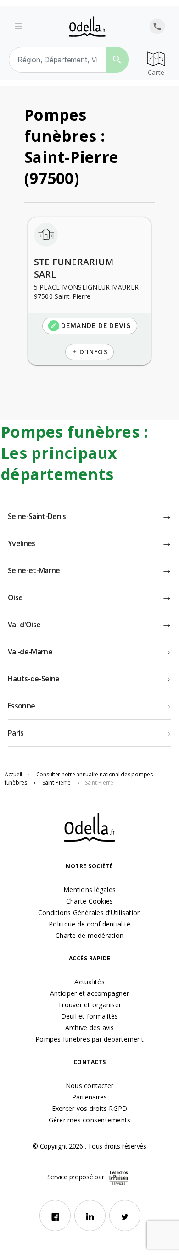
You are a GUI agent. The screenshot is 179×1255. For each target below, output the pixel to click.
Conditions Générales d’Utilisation (89, 912)
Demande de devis (90, 325)
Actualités (89, 981)
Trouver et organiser (89, 1004)
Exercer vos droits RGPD (90, 1108)
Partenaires (89, 1097)
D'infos (89, 351)
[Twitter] (124, 1215)
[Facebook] (55, 1215)
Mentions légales (89, 889)
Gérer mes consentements (90, 1120)
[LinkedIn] (90, 1215)
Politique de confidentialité (89, 924)
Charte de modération (89, 935)
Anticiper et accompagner (89, 993)
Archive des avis (89, 1027)
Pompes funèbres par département (89, 1039)
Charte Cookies (89, 901)
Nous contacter (90, 1085)
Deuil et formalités (89, 1016)
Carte (156, 72)
